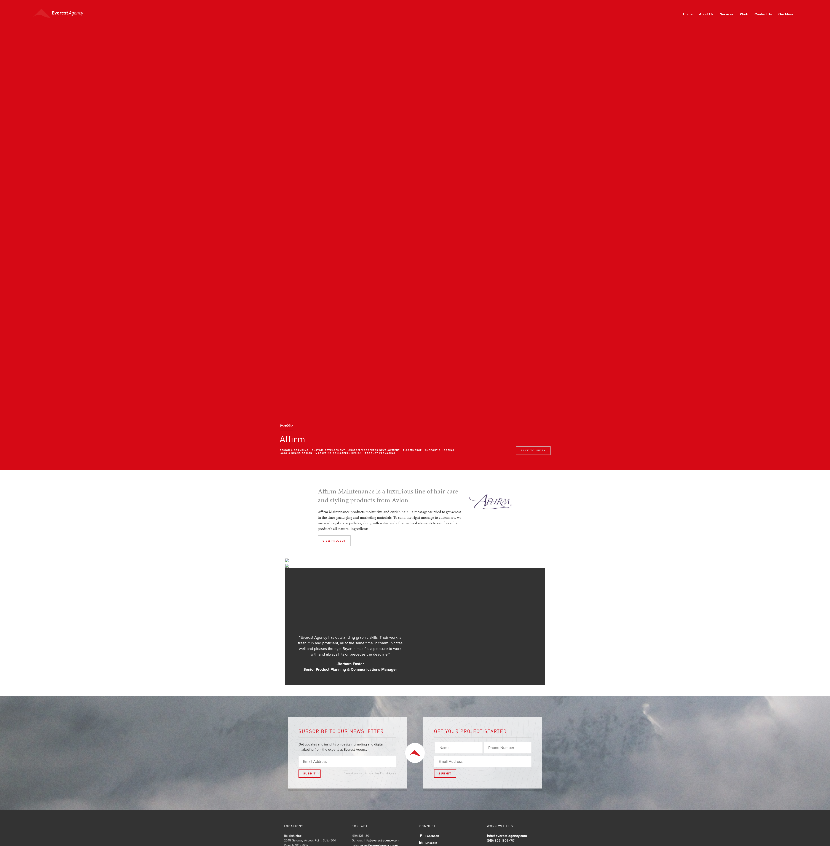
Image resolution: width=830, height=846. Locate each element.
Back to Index (533, 450)
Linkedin (428, 843)
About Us (706, 14)
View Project (334, 540)
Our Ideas (785, 14)
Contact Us (763, 14)
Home (688, 14)
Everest (67, 13)
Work (744, 14)
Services (726, 14)
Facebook (429, 836)
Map (298, 836)
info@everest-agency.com (381, 840)
